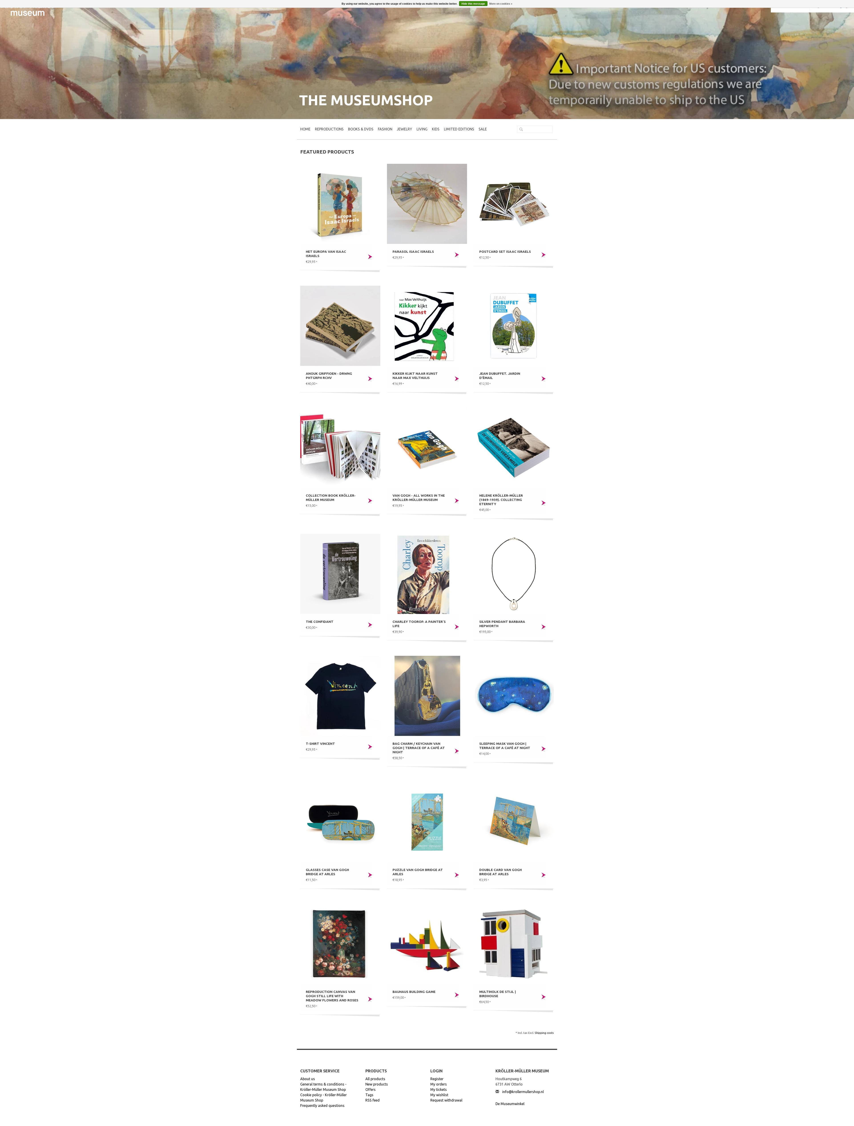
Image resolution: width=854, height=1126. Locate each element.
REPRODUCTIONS (329, 129)
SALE (483, 129)
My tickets (438, 1090)
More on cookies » (500, 3)
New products (376, 1084)
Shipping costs (544, 1032)
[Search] (519, 130)
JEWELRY (404, 129)
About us (307, 1079)
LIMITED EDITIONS (459, 129)
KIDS (435, 129)
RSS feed (372, 1100)
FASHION (385, 129)
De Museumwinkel (509, 1104)
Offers (370, 1090)
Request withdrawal (446, 1100)
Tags (369, 1095)
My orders (438, 1084)
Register (436, 1079)
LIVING (422, 129)
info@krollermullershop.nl (523, 1092)
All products (375, 1079)
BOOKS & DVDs (360, 129)
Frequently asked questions (322, 1106)
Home (305, 129)
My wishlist (439, 1095)
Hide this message (473, 3)
